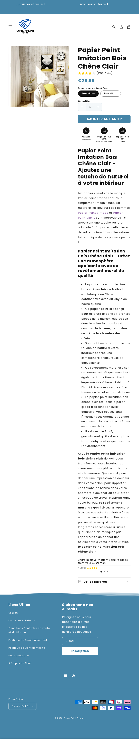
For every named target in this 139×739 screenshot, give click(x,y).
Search (13, 612)
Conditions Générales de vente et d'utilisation (29, 630)
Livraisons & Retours (21, 620)
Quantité (84, 101)
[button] (10, 27)
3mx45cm (110, 93)
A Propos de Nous (19, 663)
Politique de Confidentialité (26, 648)
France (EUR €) (21, 706)
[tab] (101, 571)
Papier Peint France (74, 718)
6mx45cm (88, 93)
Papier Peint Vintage (93, 213)
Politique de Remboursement (27, 640)
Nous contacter (18, 655)
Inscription (80, 651)
